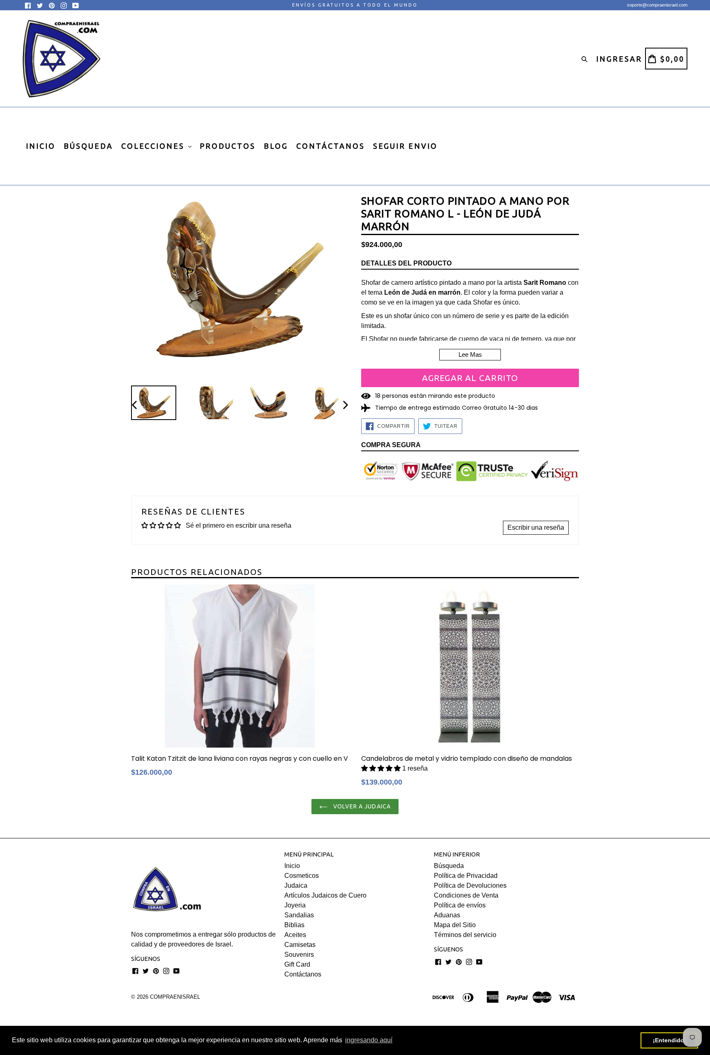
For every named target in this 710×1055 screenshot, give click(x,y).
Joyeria (295, 905)
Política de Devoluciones (470, 885)
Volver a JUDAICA (361, 806)
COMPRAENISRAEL (175, 997)
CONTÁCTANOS (330, 146)
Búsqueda (449, 865)
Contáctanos (302, 974)
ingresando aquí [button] (368, 1040)
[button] (381, 768)
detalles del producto (406, 263)
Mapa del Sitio (455, 924)
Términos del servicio (465, 934)
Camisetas (300, 944)
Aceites (295, 934)
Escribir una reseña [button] (535, 527)
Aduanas (447, 915)
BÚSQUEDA (88, 146)
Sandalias (299, 915)
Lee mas (470, 354)
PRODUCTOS (228, 146)
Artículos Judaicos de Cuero (325, 895)
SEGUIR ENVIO (405, 146)
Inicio (292, 865)
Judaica (295, 885)
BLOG (276, 146)
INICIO (40, 146)
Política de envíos (460, 905)
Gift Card (297, 964)
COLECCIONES (154, 146)
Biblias (294, 924)
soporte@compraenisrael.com (657, 4)
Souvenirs (299, 954)
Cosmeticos (301, 875)
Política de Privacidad (466, 875)
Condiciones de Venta (466, 895)
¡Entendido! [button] (669, 1040)
